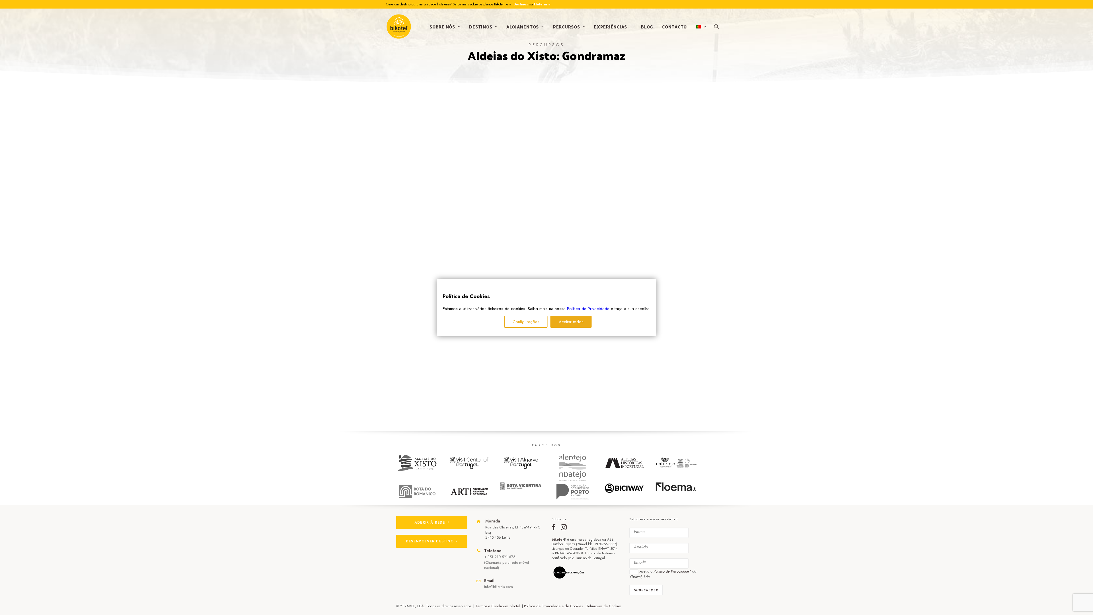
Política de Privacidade (588, 309)
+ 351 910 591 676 (499, 556)
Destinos (520, 4)
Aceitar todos (571, 322)
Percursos (566, 26)
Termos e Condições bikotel (498, 606)
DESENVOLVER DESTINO (430, 541)
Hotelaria (542, 4)
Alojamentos (522, 26)
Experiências (610, 26)
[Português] (700, 27)
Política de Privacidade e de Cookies (553, 606)
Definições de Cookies (603, 606)
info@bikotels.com (498, 586)
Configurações (526, 322)
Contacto (674, 26)
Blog (647, 26)
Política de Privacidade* (672, 571)
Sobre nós (442, 26)
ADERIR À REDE (429, 522)
